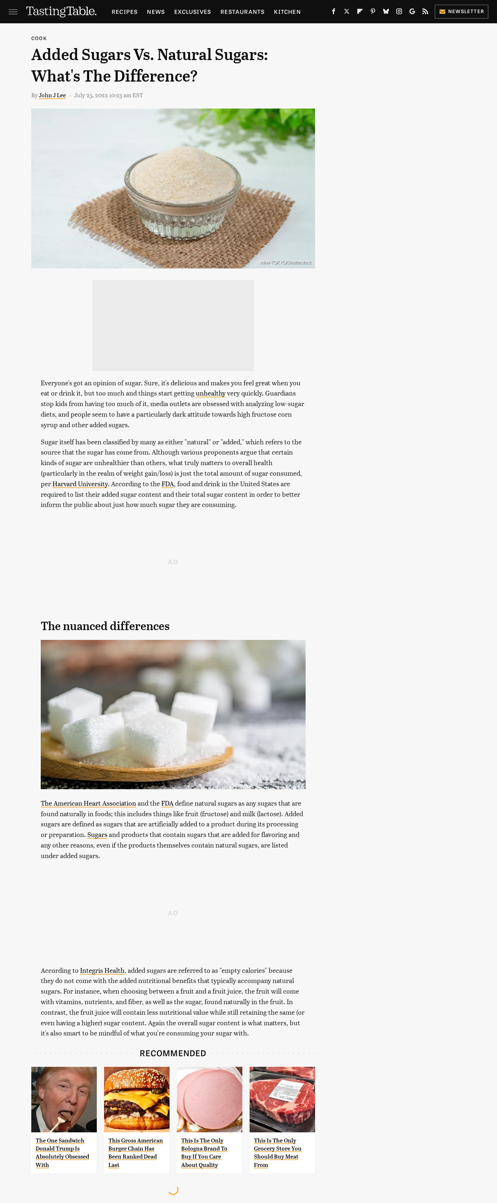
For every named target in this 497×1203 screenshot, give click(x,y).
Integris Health (102, 970)
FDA (168, 483)
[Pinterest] (373, 12)
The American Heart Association (88, 802)
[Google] (412, 12)
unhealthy (211, 392)
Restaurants (242, 11)
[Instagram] (399, 12)
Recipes (125, 11)
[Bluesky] (386, 12)
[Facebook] (333, 12)
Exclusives (192, 11)
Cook (39, 38)
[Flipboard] (359, 12)
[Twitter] (346, 12)
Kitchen (287, 11)
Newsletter (466, 11)
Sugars (97, 834)
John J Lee (52, 95)
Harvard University (80, 483)
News (156, 11)
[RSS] (425, 12)
